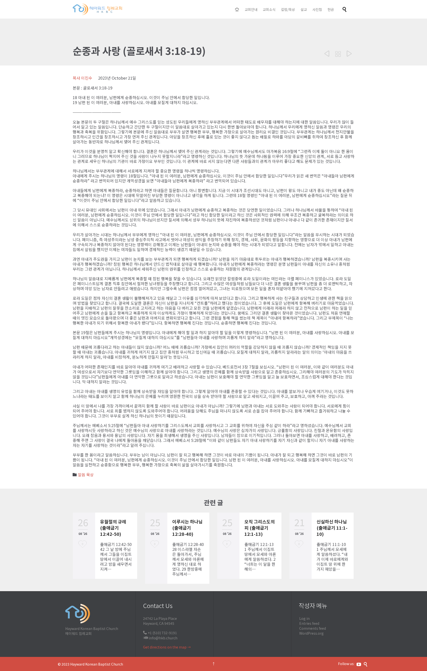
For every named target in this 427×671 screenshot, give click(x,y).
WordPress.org (311, 633)
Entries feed (309, 623)
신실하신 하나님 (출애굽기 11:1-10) (332, 527)
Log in (304, 618)
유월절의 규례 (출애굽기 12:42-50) (113, 527)
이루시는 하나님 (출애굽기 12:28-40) (187, 527)
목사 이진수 (82, 78)
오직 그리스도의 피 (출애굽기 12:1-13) (259, 527)
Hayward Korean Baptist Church (96, 664)
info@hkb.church (163, 637)
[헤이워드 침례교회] (97, 9)
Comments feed (312, 628)
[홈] (237, 9)
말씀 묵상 (86, 474)
